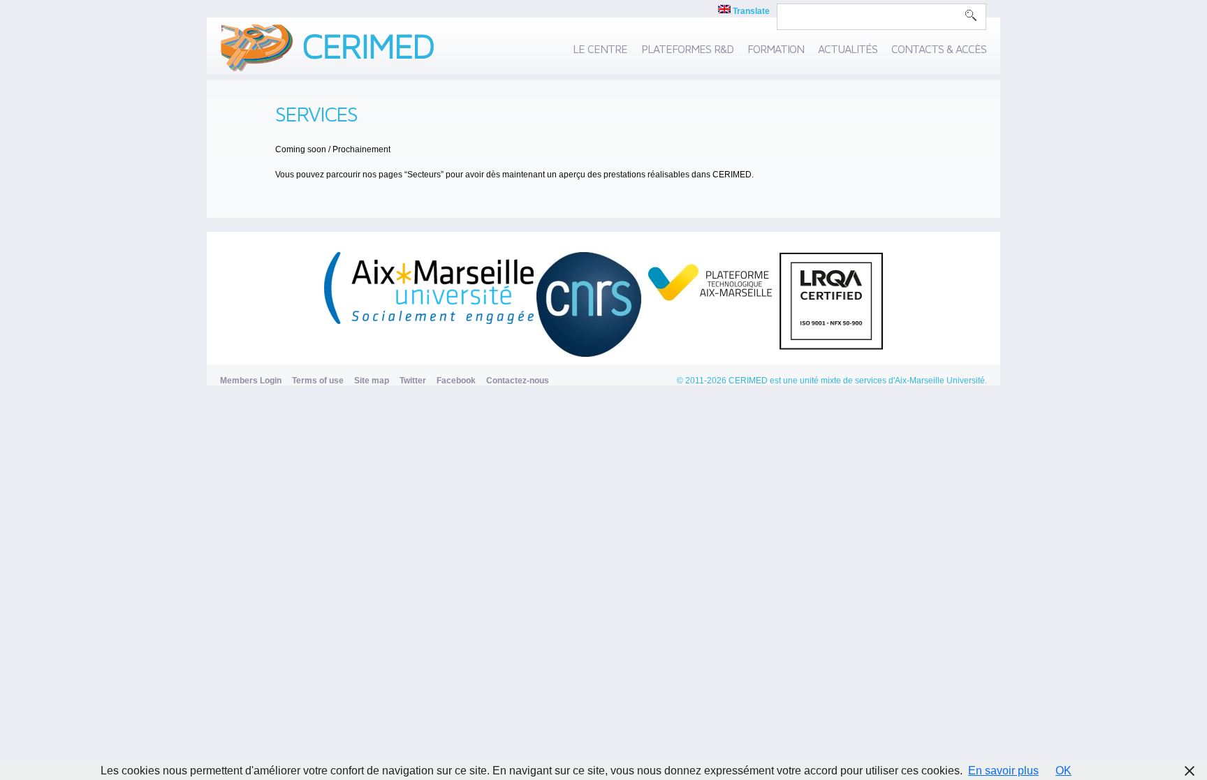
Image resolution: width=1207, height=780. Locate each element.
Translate (750, 11)
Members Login (250, 380)
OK (1063, 771)
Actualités (847, 49)
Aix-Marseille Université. (941, 380)
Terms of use (318, 380)
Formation (775, 49)
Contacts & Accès (938, 49)
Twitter (413, 380)
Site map (371, 380)
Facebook (456, 380)
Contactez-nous (517, 380)
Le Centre (600, 49)
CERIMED (748, 380)
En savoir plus (1003, 771)
